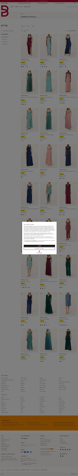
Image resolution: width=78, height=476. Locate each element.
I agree (39, 245)
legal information (34, 240)
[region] (39, 238)
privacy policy (28, 240)
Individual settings (39, 248)
